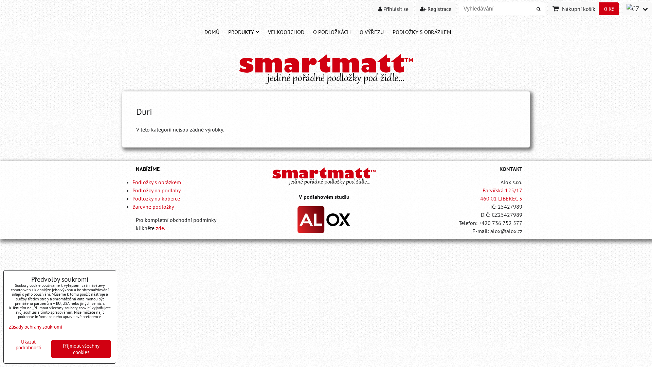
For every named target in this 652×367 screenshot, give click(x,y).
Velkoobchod (286, 32)
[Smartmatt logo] (324, 176)
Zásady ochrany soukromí (35, 327)
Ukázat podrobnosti (28, 344)
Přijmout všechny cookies (81, 349)
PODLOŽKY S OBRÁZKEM (422, 32)
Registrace (438, 8)
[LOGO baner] (326, 84)
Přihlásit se (395, 8)
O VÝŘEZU (372, 32)
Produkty (241, 32)
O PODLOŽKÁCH (332, 32)
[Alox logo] (324, 231)
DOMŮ (211, 32)
